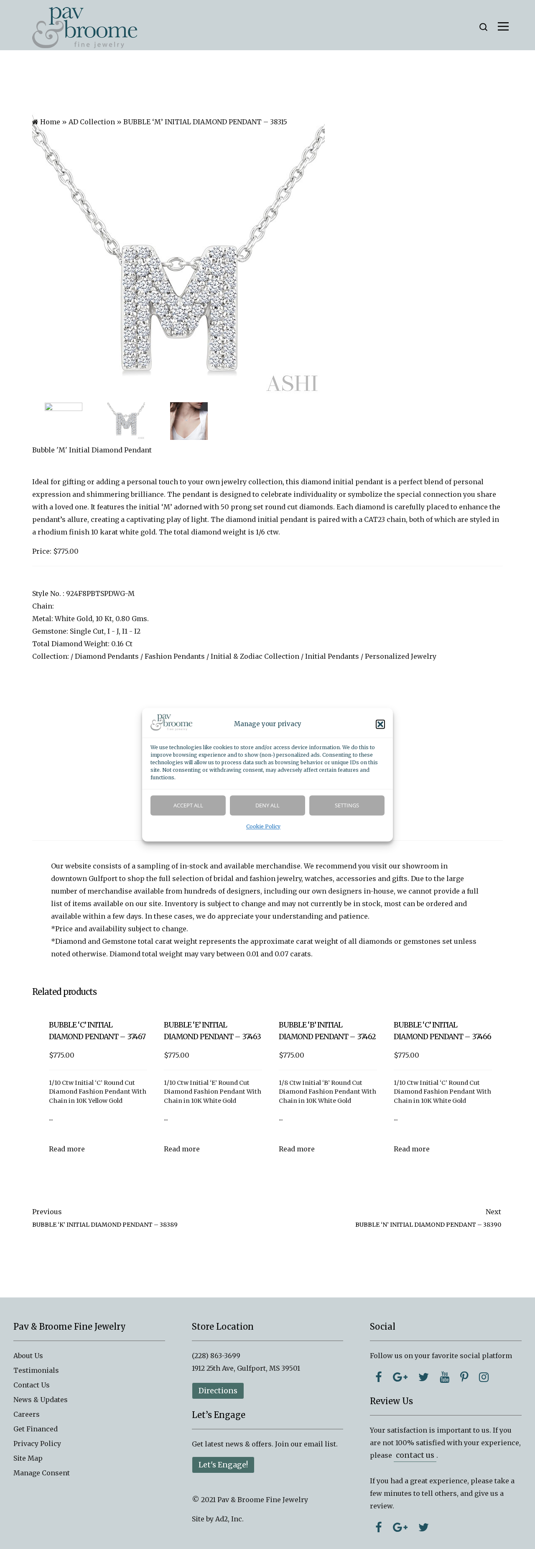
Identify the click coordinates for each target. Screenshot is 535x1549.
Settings (347, 805)
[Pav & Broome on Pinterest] (464, 1377)
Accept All (188, 805)
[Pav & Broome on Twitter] (423, 1377)
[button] (380, 724)
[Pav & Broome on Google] (400, 1377)
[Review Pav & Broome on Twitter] (423, 1527)
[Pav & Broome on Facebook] (378, 1377)
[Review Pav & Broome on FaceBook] (378, 1527)
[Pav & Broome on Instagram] (484, 1377)
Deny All (267, 805)
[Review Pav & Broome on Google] (400, 1527)
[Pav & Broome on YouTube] (444, 1377)
